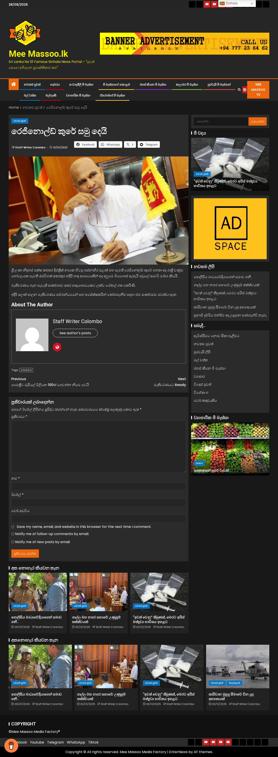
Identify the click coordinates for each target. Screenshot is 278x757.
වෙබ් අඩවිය (20, 510)
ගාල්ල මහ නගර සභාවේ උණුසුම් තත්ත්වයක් (226, 285)
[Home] (13, 84)
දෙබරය (55, 84)
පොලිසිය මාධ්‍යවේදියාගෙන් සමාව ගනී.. (223, 277)
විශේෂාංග (201, 392)
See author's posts (75, 333)
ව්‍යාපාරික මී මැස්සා (78, 95)
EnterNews (178, 751)
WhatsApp (76, 742)
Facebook (18, 742)
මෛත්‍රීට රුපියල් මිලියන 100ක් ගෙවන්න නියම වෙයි (50, 381)
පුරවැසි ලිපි (202, 351)
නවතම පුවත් (32, 84)
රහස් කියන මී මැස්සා (153, 84)
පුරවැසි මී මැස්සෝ (219, 84)
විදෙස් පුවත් (202, 384)
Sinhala (231, 3)
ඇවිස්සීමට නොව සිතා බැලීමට (217, 335)
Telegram (55, 742)
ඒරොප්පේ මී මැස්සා (112, 95)
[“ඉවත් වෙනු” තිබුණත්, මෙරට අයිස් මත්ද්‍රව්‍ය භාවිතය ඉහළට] (159, 592)
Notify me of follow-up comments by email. (52, 533)
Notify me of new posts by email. (42, 541)
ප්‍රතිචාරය (19, 416)
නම (15, 478)
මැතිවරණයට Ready (170, 381)
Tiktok (93, 742)
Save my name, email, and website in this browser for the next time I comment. (84, 526)
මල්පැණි (51, 95)
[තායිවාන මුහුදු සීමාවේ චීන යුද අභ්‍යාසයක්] (237, 666)
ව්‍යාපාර (199, 376)
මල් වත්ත (30, 95)
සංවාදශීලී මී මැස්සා (81, 84)
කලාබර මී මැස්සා (187, 84)
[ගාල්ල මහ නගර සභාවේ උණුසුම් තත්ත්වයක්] (99, 592)
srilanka (26, 370)
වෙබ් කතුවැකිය (205, 400)
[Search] (239, 90)
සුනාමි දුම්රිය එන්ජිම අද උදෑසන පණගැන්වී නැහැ (230, 315)
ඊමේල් (17, 494)
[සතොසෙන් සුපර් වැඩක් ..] (230, 448)
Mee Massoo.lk (38, 54)
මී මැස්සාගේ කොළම (116, 84)
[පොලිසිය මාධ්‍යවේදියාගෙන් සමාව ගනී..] (38, 592)
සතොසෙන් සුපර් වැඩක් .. (213, 470)
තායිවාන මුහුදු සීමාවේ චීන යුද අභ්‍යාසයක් (225, 307)
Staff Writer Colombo (30, 147)
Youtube (37, 742)
